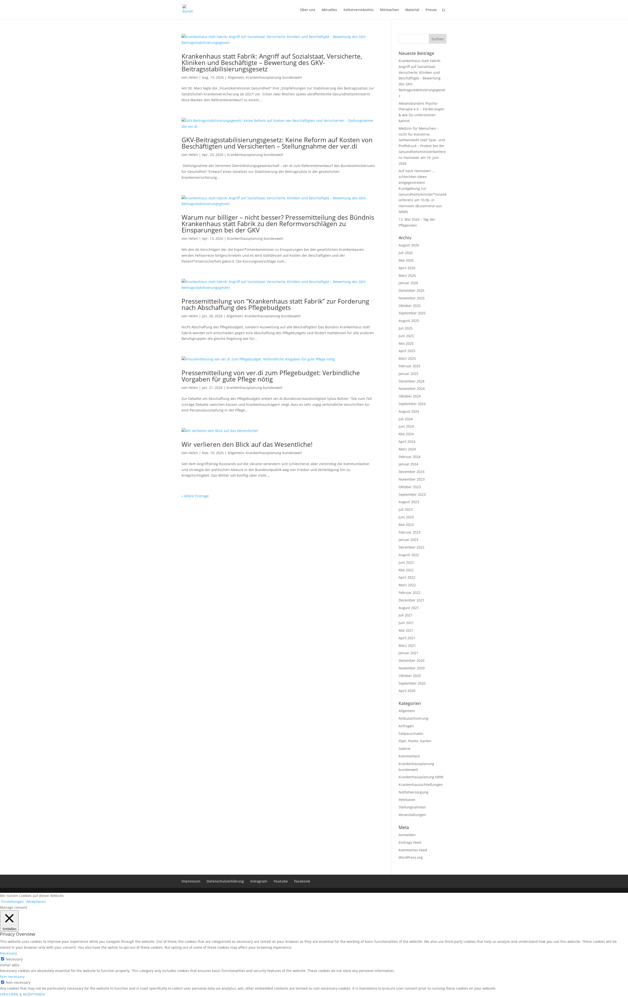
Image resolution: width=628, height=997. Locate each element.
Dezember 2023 (411, 471)
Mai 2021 (406, 630)
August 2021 (409, 607)
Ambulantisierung (413, 718)
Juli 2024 (406, 419)
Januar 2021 (408, 653)
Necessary (14, 959)
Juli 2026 (406, 252)
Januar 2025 (408, 373)
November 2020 (412, 668)
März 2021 (407, 645)
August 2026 (409, 245)
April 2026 (407, 268)
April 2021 (407, 638)
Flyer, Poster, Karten (415, 741)
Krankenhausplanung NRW (421, 777)
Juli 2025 (406, 328)
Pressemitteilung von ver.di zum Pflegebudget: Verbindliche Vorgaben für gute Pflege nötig (271, 375)
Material (412, 10)
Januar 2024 (408, 464)
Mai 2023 (406, 524)
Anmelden (407, 834)
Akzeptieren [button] (36, 901)
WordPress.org (411, 857)
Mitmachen (389, 10)
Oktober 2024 (410, 396)
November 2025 (412, 298)
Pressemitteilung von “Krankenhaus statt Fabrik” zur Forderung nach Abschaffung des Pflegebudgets (275, 304)
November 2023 (412, 479)
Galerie (404, 748)
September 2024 (412, 403)
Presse (431, 10)
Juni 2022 (406, 562)
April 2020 (407, 690)
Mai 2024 (406, 434)
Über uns (307, 10)
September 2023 (412, 494)
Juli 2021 (406, 615)
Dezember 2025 (411, 290)
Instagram (258, 881)
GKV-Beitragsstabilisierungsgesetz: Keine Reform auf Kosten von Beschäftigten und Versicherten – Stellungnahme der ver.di (277, 143)
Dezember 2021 (411, 600)
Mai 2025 (406, 343)
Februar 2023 (409, 532)
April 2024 (407, 441)
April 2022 (407, 577)
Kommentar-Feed (413, 850)
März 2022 (407, 585)
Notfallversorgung (413, 792)
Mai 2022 (406, 570)
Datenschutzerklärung (225, 881)
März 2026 (407, 275)
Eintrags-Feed (410, 842)
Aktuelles (329, 10)
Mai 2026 (406, 260)
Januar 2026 (408, 283)
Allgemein (236, 77)
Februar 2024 (409, 456)
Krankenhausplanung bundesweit (274, 77)
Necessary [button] (8, 953)
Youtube (281, 881)
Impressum (191, 881)
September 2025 (412, 313)
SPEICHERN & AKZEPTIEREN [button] (22, 994)
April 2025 (407, 350)
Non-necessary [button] (12, 976)
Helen (193, 77)
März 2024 (407, 449)
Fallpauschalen (411, 733)
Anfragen (406, 726)
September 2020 (412, 683)
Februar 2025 (409, 366)
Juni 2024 (406, 426)
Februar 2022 (409, 592)
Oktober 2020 (410, 675)
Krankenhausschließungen (421, 784)
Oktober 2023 (410, 487)
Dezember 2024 (411, 381)
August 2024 (409, 411)
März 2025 (407, 358)
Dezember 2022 (411, 547)
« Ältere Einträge (195, 496)
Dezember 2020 (411, 660)
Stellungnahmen (412, 807)
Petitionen (407, 799)
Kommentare (409, 756)
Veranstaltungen (412, 814)
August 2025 (409, 320)
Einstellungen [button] (12, 901)
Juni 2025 (406, 335)
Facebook (302, 881)
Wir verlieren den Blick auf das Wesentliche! (247, 444)
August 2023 (409, 501)
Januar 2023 (408, 539)
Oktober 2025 (410, 305)
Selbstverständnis (358, 10)
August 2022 (409, 554)
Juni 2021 (406, 622)
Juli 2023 (406, 509)
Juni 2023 (406, 517)
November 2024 (412, 388)
